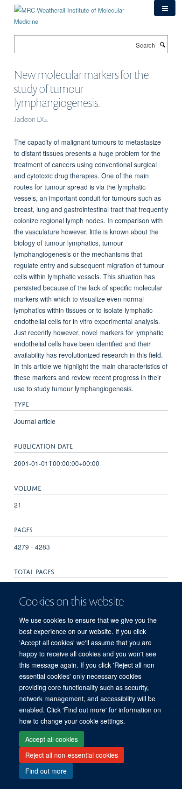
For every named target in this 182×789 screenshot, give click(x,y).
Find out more (46, 770)
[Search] (162, 44)
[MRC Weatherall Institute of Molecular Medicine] (77, 12)
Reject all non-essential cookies (71, 755)
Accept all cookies (51, 739)
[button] (164, 8)
